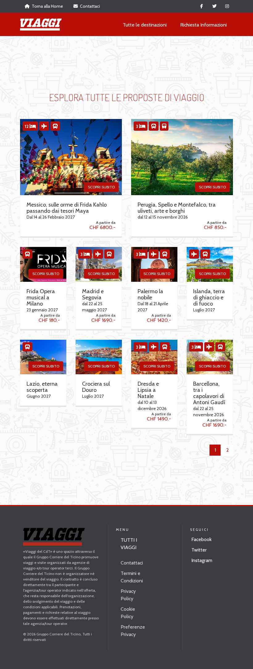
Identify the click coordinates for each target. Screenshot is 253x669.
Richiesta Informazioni (203, 25)
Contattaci (89, 6)
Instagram (201, 560)
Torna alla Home (47, 6)
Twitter (199, 550)
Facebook (201, 539)
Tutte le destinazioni (145, 25)
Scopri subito (101, 187)
